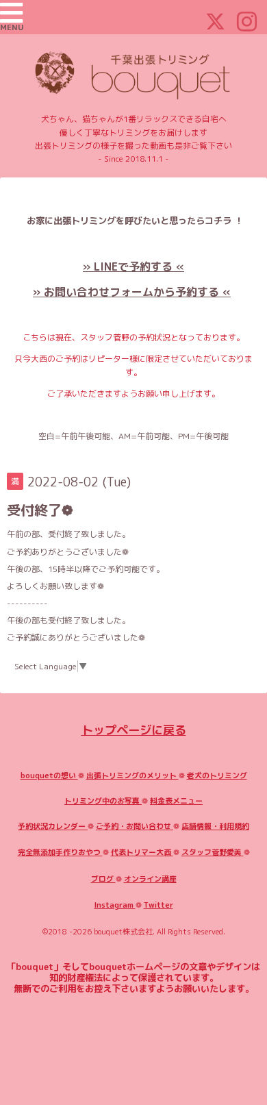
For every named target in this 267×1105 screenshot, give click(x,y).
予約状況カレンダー (53, 826)
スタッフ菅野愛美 (212, 852)
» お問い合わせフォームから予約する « (132, 291)
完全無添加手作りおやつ (60, 852)
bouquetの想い (49, 775)
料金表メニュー (176, 800)
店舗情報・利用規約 (215, 826)
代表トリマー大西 (142, 852)
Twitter (158, 904)
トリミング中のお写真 (103, 800)
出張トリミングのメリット (132, 775)
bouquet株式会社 (123, 931)
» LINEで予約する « (133, 266)
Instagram (115, 904)
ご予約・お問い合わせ (134, 826)
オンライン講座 (150, 878)
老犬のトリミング (217, 775)
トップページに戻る (133, 729)
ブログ (103, 878)
